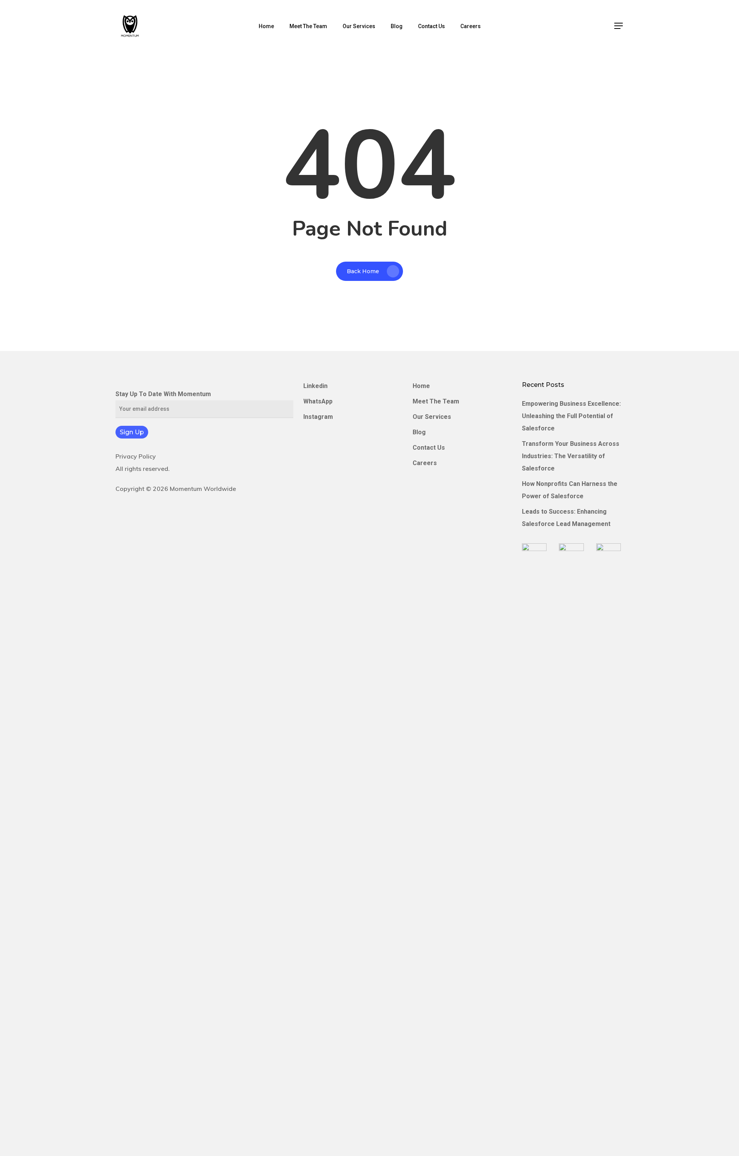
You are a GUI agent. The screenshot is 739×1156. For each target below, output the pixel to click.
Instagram (318, 416)
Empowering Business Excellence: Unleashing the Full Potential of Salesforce (571, 416)
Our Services (432, 416)
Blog (419, 432)
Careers (425, 463)
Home (421, 386)
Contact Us (429, 447)
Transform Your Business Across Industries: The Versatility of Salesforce (570, 456)
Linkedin (315, 386)
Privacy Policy (135, 456)
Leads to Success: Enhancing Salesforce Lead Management (566, 518)
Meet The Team (436, 401)
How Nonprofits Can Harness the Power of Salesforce (569, 490)
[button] (619, 26)
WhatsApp (318, 401)
